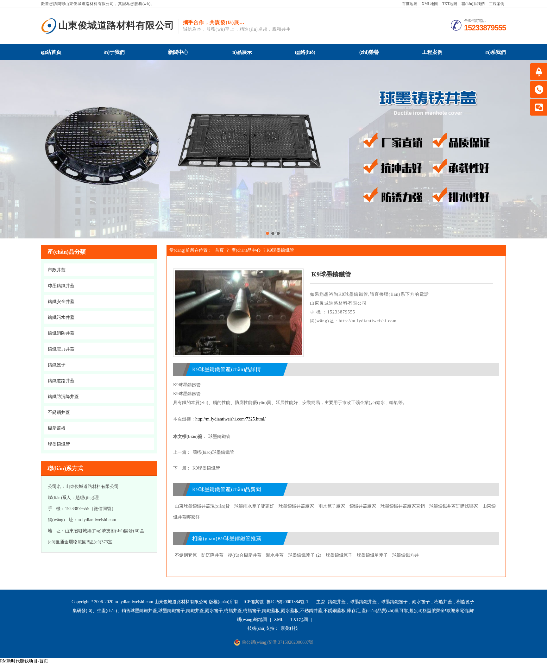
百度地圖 (409, 4)
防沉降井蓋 (212, 555)
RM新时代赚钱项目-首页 (24, 661)
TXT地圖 (449, 4)
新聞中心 (178, 52)
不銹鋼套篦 (186, 555)
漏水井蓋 (275, 555)
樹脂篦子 (465, 601)
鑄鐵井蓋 (337, 601)
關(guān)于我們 (114, 52)
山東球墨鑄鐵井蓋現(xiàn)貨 (202, 506)
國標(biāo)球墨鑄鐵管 (213, 452)
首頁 (219, 250)
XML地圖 (430, 4)
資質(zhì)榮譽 (369, 52)
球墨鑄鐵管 (219, 436)
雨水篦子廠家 (331, 506)
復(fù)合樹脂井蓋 (244, 555)
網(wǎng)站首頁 (51, 52)
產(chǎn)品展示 (242, 52)
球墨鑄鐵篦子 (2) (304, 555)
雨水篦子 (421, 601)
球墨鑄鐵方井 (405, 555)
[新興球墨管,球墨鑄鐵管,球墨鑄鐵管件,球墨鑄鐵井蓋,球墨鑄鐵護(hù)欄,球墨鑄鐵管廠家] (49, 26)
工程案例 (496, 4)
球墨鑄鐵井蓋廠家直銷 (402, 506)
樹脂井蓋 (443, 601)
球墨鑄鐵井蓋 (363, 601)
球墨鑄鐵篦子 (339, 555)
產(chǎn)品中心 (246, 250)
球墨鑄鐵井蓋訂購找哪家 (453, 506)
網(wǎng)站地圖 (252, 619)
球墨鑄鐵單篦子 (372, 555)
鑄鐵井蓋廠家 (362, 506)
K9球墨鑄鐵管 (206, 468)
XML (279, 619)
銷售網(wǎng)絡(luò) (305, 52)
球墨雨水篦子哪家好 (254, 506)
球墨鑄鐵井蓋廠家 (296, 506)
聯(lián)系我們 (473, 4)
